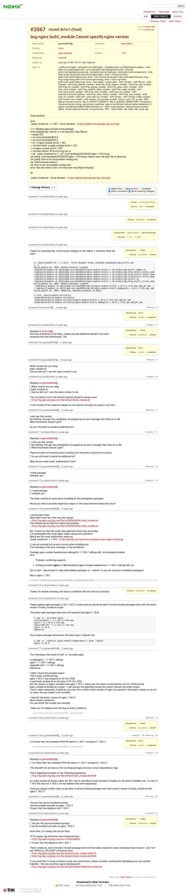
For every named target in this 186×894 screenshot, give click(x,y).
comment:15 (34, 585)
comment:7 (34, 342)
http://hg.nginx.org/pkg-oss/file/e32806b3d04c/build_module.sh (65, 520)
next (85, 580)
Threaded (146, 189)
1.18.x (123, 53)
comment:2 (34, 214)
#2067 (37, 29)
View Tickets (161, 16)
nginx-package (65, 53)
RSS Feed (64, 885)
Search (178, 16)
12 (156, 480)
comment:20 (34, 753)
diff (90, 580)
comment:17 (34, 648)
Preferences (149, 12)
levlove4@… (48, 331)
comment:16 (34, 598)
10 (156, 432)
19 (156, 718)
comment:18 (34, 718)
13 (156, 466)
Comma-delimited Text (88, 885)
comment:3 (34, 227)
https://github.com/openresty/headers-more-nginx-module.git (91, 539)
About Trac (177, 12)
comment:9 (34, 376)
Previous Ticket (158, 21)
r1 (61, 565)
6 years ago (150, 26)
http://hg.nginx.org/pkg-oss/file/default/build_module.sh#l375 (64, 853)
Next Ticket (175, 21)
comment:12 (34, 466)
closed (53, 29)
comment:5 (34, 307)
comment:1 (34, 196)
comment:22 (34, 813)
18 (143, 735)
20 (156, 735)
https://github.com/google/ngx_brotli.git (98, 124)
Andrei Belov (127, 43)
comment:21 (34, 796)
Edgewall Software (33, 891)
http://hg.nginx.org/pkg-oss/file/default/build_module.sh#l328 (64, 775)
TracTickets (126, 877)
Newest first (132, 189)
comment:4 (34, 244)
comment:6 (34, 325)
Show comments (119, 191)
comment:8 (34, 359)
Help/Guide (164, 12)
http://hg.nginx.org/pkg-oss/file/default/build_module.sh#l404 (64, 856)
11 (156, 410)
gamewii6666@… (50, 383)
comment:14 (34, 508)
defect (65, 29)
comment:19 (34, 735)
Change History (43, 187)
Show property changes (142, 191)
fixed (77, 29)
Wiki (146, 16)
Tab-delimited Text (119, 885)
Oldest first (116, 189)
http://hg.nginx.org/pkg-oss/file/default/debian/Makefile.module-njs (67, 866)
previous (78, 580)
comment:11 (34, 432)
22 (156, 796)
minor (61, 48)
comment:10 (34, 410)
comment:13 (34, 480)
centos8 (62, 58)
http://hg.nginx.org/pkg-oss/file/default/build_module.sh (61, 400)
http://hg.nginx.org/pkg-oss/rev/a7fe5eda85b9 (56, 839)
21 (156, 813)
